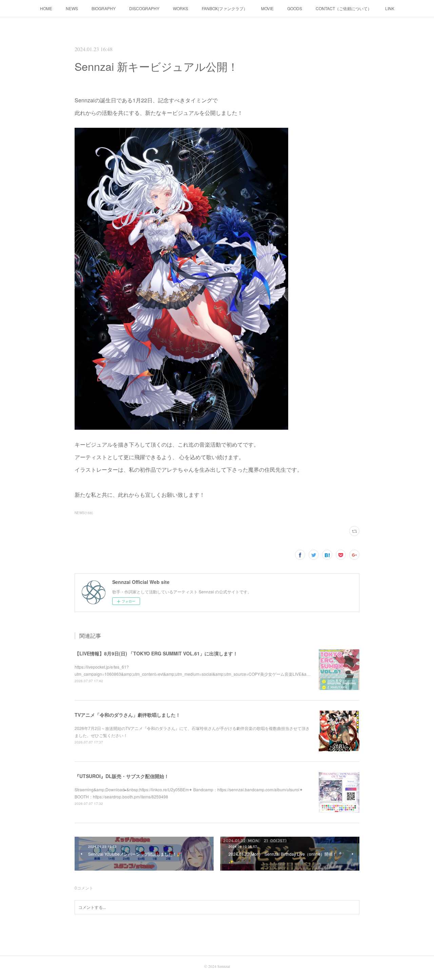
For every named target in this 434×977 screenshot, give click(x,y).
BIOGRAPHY (104, 8)
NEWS (72, 8)
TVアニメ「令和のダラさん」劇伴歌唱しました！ (127, 714)
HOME (46, 8)
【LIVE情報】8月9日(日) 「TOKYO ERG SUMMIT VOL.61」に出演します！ (156, 653)
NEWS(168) (84, 512)
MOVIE (267, 8)
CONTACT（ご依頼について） (344, 8)
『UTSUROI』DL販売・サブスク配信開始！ (122, 776)
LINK (389, 8)
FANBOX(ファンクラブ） (225, 8)
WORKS (180, 8)
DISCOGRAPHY (144, 8)
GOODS (294, 8)
